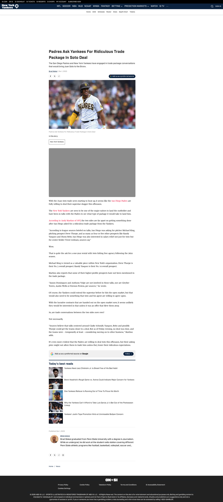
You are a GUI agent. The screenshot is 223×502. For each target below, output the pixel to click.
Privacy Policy (63, 485)
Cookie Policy (84, 485)
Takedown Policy (105, 485)
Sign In (218, 6)
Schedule (101, 12)
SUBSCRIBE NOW (74, 2)
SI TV (161, 6)
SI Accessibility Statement (155, 485)
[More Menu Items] (167, 6)
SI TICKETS (30, 2)
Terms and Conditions (128, 485)
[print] (63, 455)
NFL (59, 6)
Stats (115, 12)
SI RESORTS (41, 2)
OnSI (94, 12)
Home (88, 12)
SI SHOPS (51, 2)
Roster (108, 12)
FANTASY (105, 6)
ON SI (11, 2)
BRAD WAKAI (65, 436)
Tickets (132, 12)
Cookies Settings (64, 488)
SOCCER (66, 6)
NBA (74, 6)
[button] (117, 6)
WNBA (96, 6)
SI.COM (4, 2)
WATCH (154, 6)
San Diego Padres (119, 201)
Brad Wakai (53, 71)
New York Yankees (57, 142)
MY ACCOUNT (61, 2)
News (58, 466)
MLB (80, 6)
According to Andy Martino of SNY (65, 220)
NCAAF (87, 6)
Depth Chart (123, 12)
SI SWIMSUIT (20, 2)
